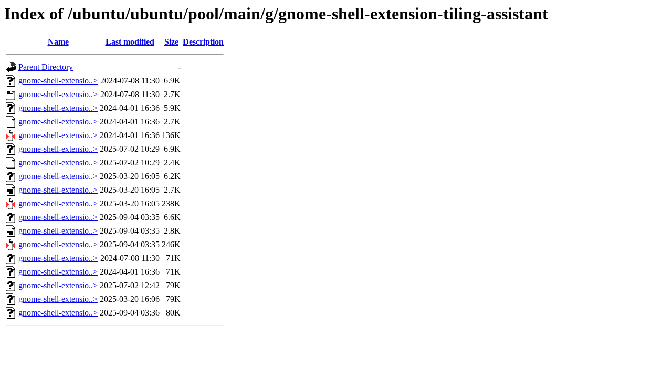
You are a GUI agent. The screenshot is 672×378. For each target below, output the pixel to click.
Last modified (130, 41)
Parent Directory (45, 66)
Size (171, 41)
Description (203, 41)
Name (58, 41)
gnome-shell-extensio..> (58, 80)
